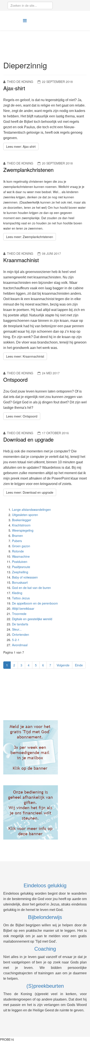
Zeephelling (20, 572)
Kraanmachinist (21, 260)
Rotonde (18, 551)
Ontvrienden (20, 634)
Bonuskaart (20, 582)
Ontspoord (15, 379)
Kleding (17, 593)
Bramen (17, 535)
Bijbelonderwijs (45, 917)
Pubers (17, 541)
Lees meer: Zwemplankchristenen (29, 237)
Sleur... (17, 629)
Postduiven (19, 561)
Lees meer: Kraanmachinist (25, 356)
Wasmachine (21, 556)
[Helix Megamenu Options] (25, 20)
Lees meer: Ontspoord (21, 416)
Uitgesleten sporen (25, 515)
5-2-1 (15, 640)
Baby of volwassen (25, 577)
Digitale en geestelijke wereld (32, 619)
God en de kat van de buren (31, 587)
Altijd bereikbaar (23, 608)
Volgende (63, 665)
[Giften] (45, 812)
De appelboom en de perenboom (35, 603)
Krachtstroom (21, 525)
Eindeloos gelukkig (45, 885)
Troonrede (19, 613)
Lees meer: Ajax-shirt (21, 146)
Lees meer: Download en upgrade (29, 492)
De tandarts (20, 624)
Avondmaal (20, 645)
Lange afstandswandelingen (31, 509)
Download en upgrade (28, 439)
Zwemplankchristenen (28, 169)
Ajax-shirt (14, 88)
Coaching (45, 949)
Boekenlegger (21, 520)
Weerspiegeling (22, 530)
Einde (79, 665)
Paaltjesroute (21, 567)
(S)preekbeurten (45, 986)
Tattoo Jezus (21, 598)
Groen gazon (21, 546)
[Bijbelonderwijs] (45, 747)
